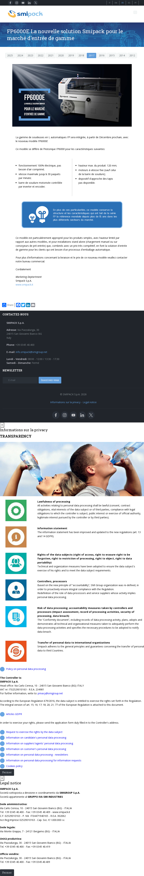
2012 (132, 55)
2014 (122, 55)
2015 (112, 55)
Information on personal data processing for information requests (43, 760)
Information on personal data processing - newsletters (37, 754)
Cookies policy (14, 766)
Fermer (7, 772)
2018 (81, 55)
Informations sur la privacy (65, 402)
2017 (91, 55)
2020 (61, 55)
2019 (71, 55)
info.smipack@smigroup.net (31, 352)
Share (10, 305)
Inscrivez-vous (50, 380)
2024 (20, 55)
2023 (30, 55)
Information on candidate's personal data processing (36, 737)
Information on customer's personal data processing (36, 749)
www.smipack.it (24, 284)
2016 (101, 55)
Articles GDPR (14, 714)
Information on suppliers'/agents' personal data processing (39, 743)
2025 (10, 55)
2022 (40, 55)
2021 (51, 55)
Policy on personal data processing (26, 669)
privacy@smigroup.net (50, 693)
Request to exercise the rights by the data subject (34, 732)
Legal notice (90, 402)
